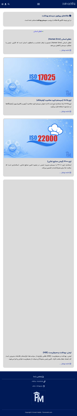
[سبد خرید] (2, 4)
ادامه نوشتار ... (64, 50)
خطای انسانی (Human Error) (59, 39)
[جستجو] (9, 4)
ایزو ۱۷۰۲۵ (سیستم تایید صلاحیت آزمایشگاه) (53, 100)
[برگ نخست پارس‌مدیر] (69, 5)
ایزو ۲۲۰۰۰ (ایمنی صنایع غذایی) (59, 161)
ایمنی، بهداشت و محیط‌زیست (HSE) (57, 352)
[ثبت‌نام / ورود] (5, 4)
